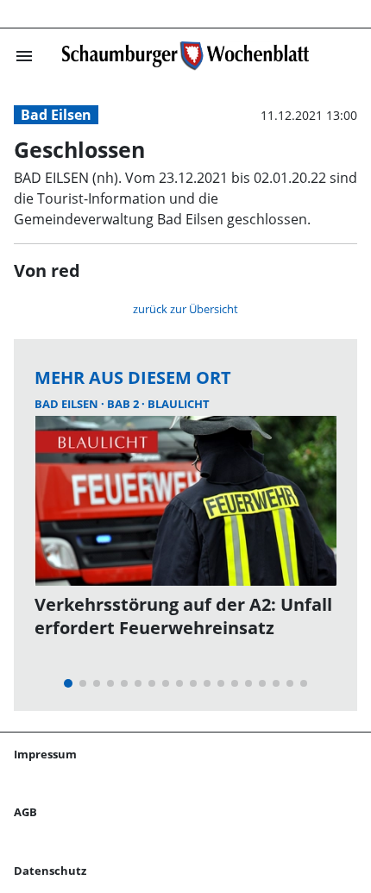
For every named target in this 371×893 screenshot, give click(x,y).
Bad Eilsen (56, 114)
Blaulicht (179, 404)
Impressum (45, 754)
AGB (25, 812)
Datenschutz (50, 870)
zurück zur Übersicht (185, 309)
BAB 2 (124, 404)
